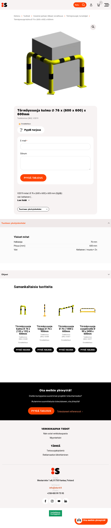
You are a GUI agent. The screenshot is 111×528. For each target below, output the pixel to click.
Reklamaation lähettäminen (55, 455)
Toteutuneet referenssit (69, 411)
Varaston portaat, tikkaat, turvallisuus (48, 16)
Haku (77, 5)
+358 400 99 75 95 (55, 493)
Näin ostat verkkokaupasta (55, 433)
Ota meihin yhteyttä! (94, 520)
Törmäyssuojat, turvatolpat (77, 16)
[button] (93, 27)
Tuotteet (26, 16)
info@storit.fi (55, 488)
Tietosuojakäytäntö (55, 450)
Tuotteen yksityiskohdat (30, 209)
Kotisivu (17, 16)
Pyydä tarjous (33, 178)
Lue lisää (22, 200)
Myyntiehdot (55, 438)
